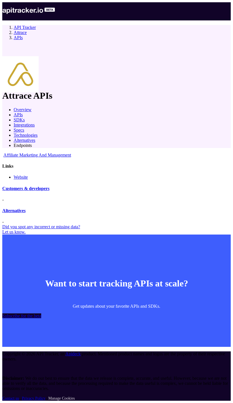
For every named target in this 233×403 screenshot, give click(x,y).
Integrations (24, 125)
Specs (19, 130)
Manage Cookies (61, 398)
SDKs (19, 119)
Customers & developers (25, 188)
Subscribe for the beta (21, 315)
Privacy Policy (33, 398)
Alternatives (24, 140)
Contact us (10, 398)
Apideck (73, 353)
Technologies (26, 135)
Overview (23, 109)
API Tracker (25, 27)
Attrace (20, 32)
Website (21, 177)
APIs (18, 37)
